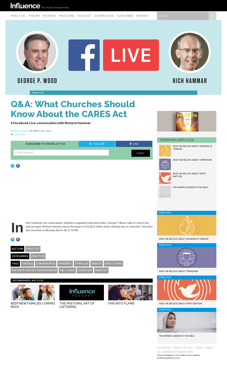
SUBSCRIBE (125, 15)
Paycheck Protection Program (34, 270)
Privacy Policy (183, 347)
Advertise (164, 347)
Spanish (142, 15)
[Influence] (40, 5)
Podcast (84, 15)
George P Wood (20, 131)
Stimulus (81, 263)
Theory (34, 15)
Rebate (97, 263)
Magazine (66, 15)
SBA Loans (67, 270)
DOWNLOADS (104, 15)
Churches (85, 270)
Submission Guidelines (177, 351)
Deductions (113, 263)
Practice (18, 15)
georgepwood (19, 135)
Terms (199, 347)
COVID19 (27, 263)
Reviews (49, 15)
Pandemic (65, 263)
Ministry (101, 270)
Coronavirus (45, 263)
